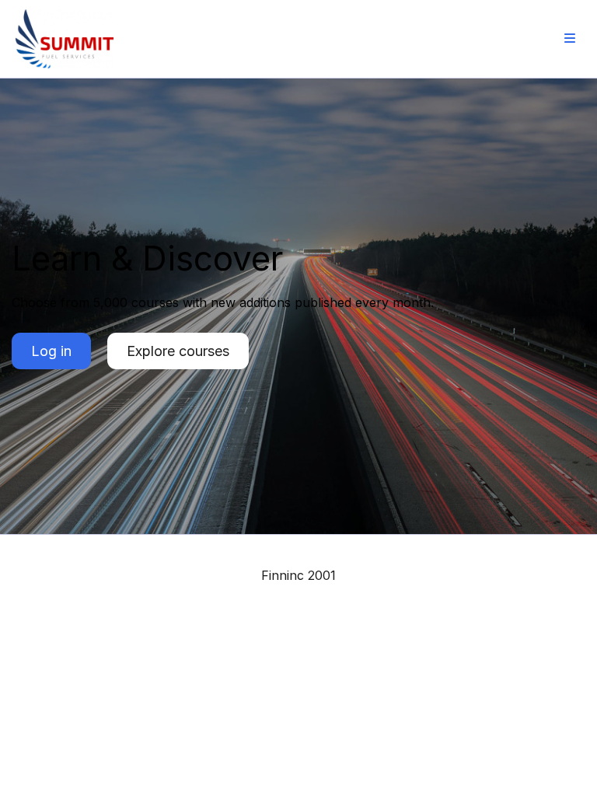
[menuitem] (569, 39)
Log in (51, 351)
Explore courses (178, 351)
